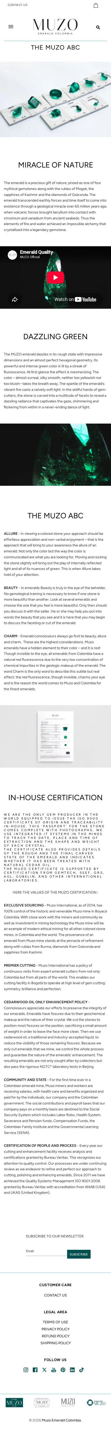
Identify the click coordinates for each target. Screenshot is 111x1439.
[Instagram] (26, 1370)
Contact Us (55, 1295)
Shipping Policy (56, 1343)
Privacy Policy (55, 1329)
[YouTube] (54, 1370)
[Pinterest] (63, 1370)
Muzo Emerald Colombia (61, 1420)
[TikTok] (82, 1370)
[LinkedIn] (72, 1370)
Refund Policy (55, 1336)
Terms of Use (55, 1322)
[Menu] (11, 26)
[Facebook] (35, 1370)
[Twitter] (44, 1370)
